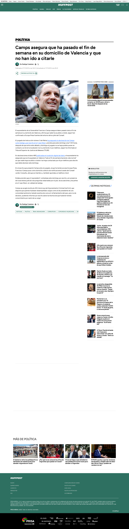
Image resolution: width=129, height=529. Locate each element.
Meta (10, 1)
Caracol (96, 518)
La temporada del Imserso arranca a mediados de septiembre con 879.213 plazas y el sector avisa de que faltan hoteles (105, 260)
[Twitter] (38, 64)
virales (48, 9)
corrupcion (51, 211)
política (35, 9)
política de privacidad (70, 490)
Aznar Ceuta (21, 1)
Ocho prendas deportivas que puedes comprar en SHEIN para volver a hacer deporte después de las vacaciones (100, 102)
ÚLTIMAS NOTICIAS (91, 9)
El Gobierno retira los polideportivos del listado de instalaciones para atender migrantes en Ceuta (105, 216)
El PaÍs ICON (68, 524)
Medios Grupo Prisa (29, 524)
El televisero (67, 9)
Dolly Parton (88, 1)
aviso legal (67, 488)
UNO (56, 521)
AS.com (83, 518)
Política (22, 40)
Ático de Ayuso (47, 1)
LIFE (54, 9)
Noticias (19, 211)
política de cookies (69, 485)
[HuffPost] (16, 477)
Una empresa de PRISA (29, 519)
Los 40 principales (53, 518)
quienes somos (14, 485)
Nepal (14, 1)
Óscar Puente (65, 1)
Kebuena (94, 521)
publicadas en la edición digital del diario (51, 156)
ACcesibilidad (68, 493)
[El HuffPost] (65, 5)
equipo (12, 483)
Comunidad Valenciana (66, 211)
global (42, 9)
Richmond (43, 524)
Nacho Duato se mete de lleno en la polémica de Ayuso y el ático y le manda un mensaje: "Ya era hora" (105, 274)
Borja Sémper (73, 1)
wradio (61, 521)
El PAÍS (44, 518)
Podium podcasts (60, 524)
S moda (75, 524)
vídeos (59, 9)
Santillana (61, 518)
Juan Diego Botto (97, 1)
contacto (13, 488)
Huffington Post (47, 521)
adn (89, 518)
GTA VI (124, 1)
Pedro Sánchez (56, 1)
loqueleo (83, 524)
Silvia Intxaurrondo (108, 1)
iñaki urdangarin (39, 211)
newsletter (13, 490)
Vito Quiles (38, 1)
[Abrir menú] (2, 5)
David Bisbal (118, 1)
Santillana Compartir (70, 518)
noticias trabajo (78, 9)
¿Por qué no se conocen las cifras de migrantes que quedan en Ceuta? (105, 247)
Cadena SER (78, 518)
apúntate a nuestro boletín (100, 177)
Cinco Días (68, 521)
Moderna (52, 524)
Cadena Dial (75, 521)
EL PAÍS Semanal (81, 521)
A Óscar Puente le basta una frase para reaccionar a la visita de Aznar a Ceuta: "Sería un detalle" (105, 333)
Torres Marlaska (30, 1)
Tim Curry (81, 1)
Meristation (92, 524)
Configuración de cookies (72, 483)
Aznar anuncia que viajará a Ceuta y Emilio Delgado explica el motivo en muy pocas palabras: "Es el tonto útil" (105, 319)
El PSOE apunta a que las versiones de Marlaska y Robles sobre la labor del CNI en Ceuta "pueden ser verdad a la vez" (103, 462)
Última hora (118, 5)
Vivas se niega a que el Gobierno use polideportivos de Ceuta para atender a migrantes (76, 461)
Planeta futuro (88, 521)
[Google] (35, 64)
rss (11, 493)
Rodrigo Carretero (28, 64)
